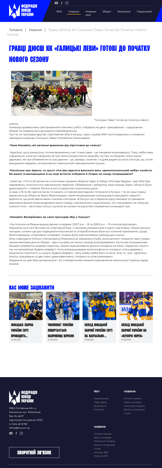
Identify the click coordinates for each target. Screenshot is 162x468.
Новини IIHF (91, 13)
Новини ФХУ (101, 452)
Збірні (107, 11)
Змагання (123, 11)
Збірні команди (132, 402)
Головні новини (132, 398)
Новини (74, 11)
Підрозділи (100, 402)
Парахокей (144, 11)
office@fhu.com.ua (19, 428)
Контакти (99, 409)
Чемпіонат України (134, 406)
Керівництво (101, 398)
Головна (15, 30)
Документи (100, 406)
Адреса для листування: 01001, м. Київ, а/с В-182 (26, 422)
